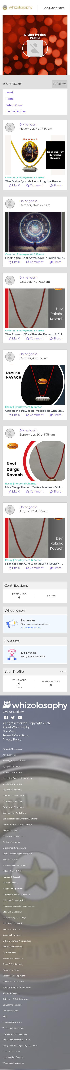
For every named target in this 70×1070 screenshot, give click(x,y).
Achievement (9, 754)
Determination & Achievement (18, 824)
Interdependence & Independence (18, 906)
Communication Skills (13, 795)
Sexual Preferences (12, 1004)
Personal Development (14, 975)
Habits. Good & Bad (12, 871)
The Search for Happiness (15, 1034)
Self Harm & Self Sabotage (15, 999)
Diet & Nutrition (10, 830)
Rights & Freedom (11, 993)
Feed (9, 92)
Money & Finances (11, 929)
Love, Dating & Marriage (14, 917)
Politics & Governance (13, 981)
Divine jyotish (28, 124)
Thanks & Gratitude (12, 1022)
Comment (36, 185)
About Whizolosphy (16, 727)
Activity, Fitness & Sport (14, 760)
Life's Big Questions (12, 911)
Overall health (9, 952)
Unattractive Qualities (13, 1057)
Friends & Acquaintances (14, 865)
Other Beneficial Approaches (17, 941)
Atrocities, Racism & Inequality (17, 778)
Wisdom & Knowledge (13, 1063)
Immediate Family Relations (16, 894)
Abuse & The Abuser (12, 749)
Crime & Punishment (13, 801)
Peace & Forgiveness (12, 964)
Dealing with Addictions (14, 813)
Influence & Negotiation (14, 900)
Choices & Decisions (12, 789)
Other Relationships (12, 946)
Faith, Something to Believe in (17, 853)
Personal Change (25, 483)
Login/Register (54, 8)
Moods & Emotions (12, 935)
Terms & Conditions (16, 735)
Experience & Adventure (14, 847)
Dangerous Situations (13, 807)
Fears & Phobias (10, 859)
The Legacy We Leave (13, 1028)
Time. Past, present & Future (16, 1039)
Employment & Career (30, 177)
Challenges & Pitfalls (12, 784)
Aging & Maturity (11, 766)
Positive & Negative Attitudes (17, 987)
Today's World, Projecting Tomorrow (20, 1045)
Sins (4, 1016)
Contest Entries (16, 111)
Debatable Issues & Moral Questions (20, 818)
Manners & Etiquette (12, 923)
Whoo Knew (14, 105)
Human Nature (10, 882)
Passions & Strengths (13, 958)
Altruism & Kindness (12, 772)
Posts (10, 98)
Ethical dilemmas (11, 842)
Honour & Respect (11, 877)
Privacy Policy (12, 739)
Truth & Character (11, 1051)
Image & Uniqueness (12, 888)
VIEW (63, 671)
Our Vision (9, 731)
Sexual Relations (10, 1010)
